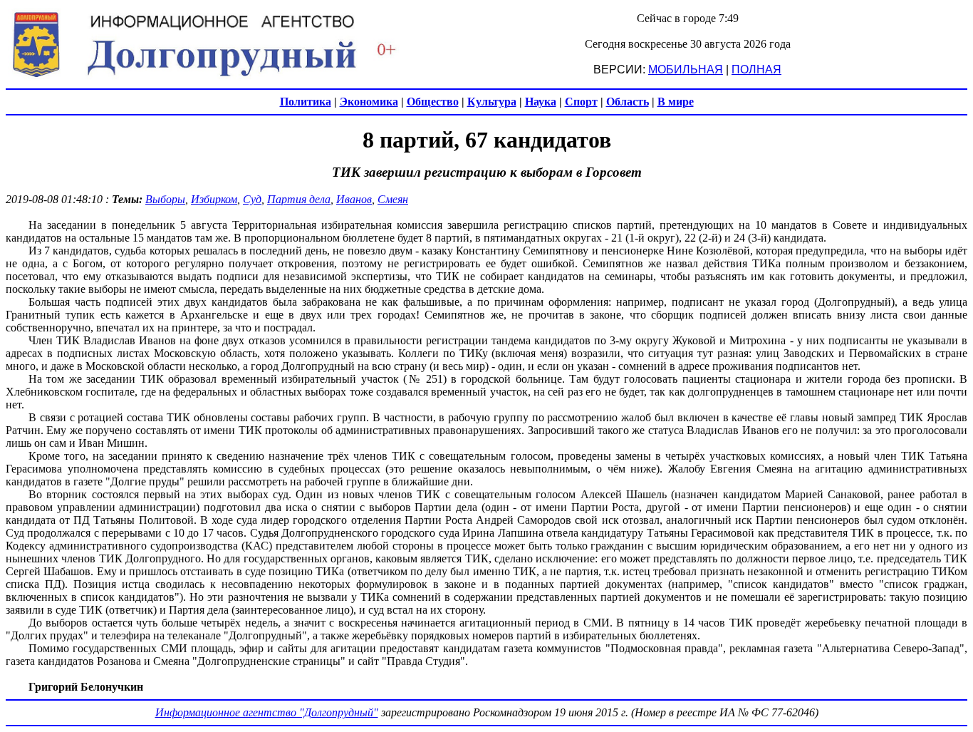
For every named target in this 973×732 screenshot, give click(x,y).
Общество (433, 102)
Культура (491, 102)
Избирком (214, 199)
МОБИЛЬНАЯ (685, 69)
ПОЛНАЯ (756, 69)
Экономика (369, 102)
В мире (675, 102)
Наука (540, 102)
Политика (305, 102)
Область (627, 102)
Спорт (581, 102)
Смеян (393, 199)
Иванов (354, 199)
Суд (252, 199)
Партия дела (299, 199)
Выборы (165, 199)
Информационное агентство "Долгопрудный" (266, 712)
